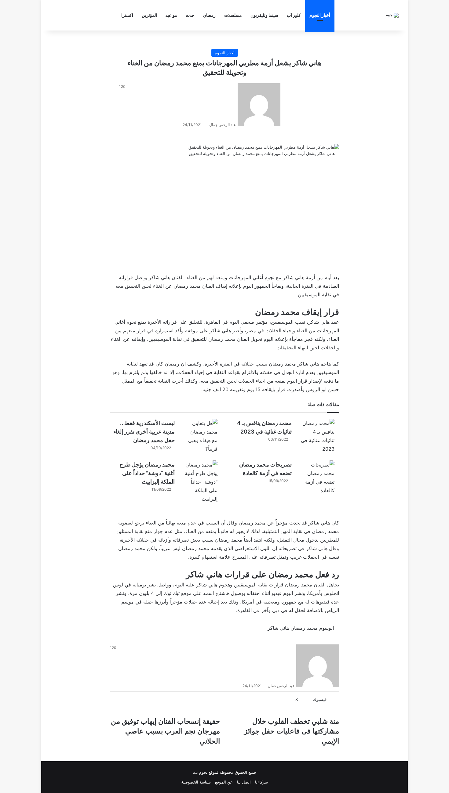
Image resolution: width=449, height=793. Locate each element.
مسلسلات (233, 15)
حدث (190, 15)
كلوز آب (294, 15)
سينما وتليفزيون (264, 15)
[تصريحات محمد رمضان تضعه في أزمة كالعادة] (317, 477)
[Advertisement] (224, 216)
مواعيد (171, 15)
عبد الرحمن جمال (222, 124)
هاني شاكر (159, 277)
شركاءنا (261, 782)
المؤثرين (149, 15)
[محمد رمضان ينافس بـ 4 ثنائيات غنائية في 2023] (317, 436)
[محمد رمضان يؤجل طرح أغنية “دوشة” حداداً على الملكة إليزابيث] (200, 481)
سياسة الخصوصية (196, 782)
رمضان (209, 15)
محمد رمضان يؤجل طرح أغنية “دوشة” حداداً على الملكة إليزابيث (147, 473)
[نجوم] (392, 15)
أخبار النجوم (319, 15)
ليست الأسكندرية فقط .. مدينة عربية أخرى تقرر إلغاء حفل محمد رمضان (144, 431)
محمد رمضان (187, 286)
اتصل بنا (244, 782)
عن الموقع (224, 782)
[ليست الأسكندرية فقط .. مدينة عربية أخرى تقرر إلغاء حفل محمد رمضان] (200, 436)
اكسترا (127, 15)
